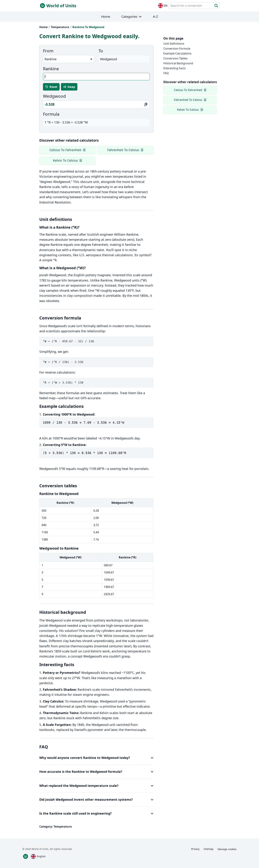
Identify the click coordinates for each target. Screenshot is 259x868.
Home (43, 27)
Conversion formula (176, 48)
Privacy (195, 849)
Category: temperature (55, 826)
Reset (53, 87)
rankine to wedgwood (88, 27)
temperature (60, 27)
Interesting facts (174, 68)
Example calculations (177, 53)
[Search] (216, 5)
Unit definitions (173, 44)
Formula (51, 114)
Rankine (51, 69)
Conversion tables (175, 58)
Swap (71, 87)
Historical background (178, 63)
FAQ (166, 73)
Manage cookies (227, 849)
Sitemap (208, 849)
